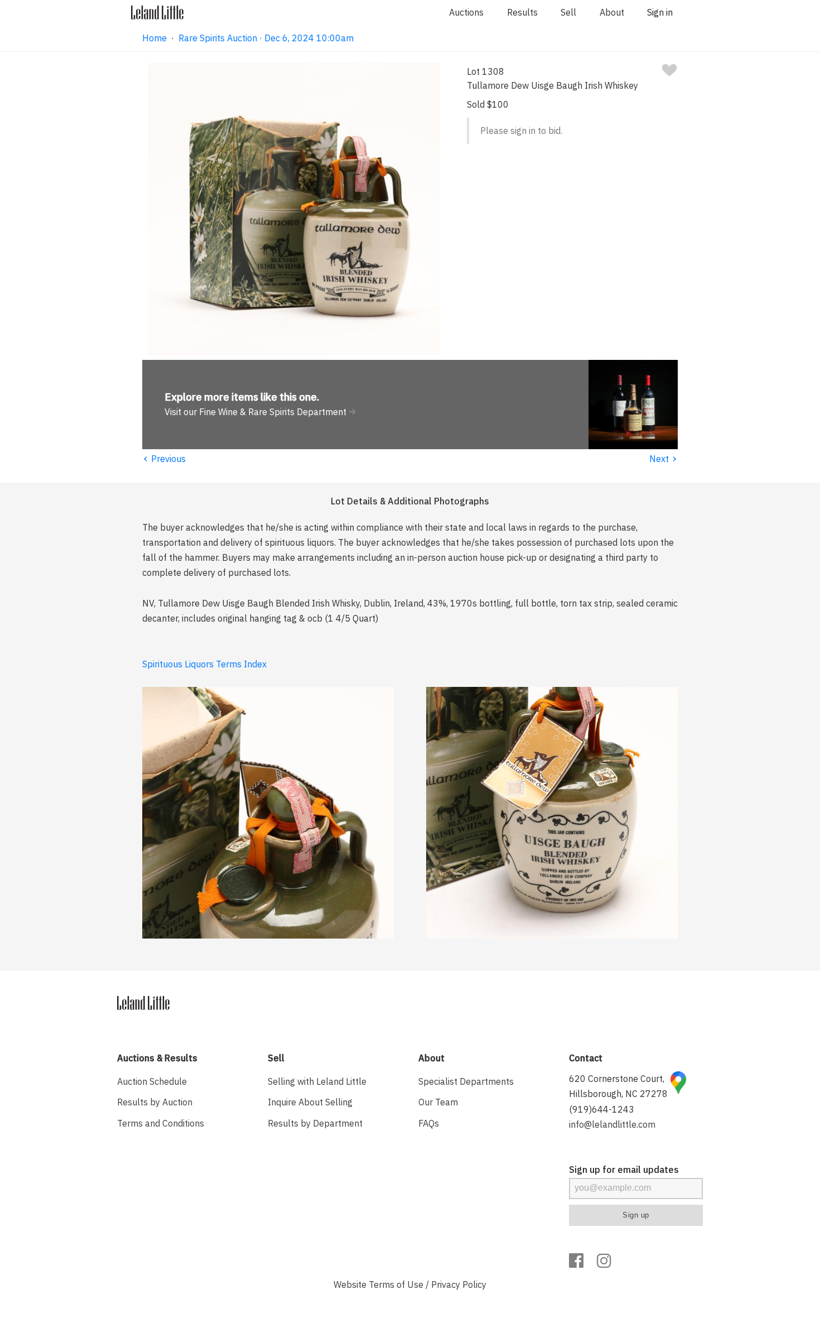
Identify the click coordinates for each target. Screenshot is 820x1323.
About (612, 12)
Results (522, 12)
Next (663, 458)
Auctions (466, 12)
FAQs (428, 1123)
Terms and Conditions (160, 1123)
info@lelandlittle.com (612, 1124)
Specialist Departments (466, 1081)
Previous (164, 458)
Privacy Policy (458, 1284)
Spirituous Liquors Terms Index (204, 664)
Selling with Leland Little (317, 1081)
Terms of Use (396, 1284)
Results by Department (315, 1123)
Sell (568, 12)
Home (154, 38)
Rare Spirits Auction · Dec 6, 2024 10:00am (266, 38)
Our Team (438, 1102)
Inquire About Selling (310, 1102)
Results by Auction (154, 1102)
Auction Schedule (152, 1081)
